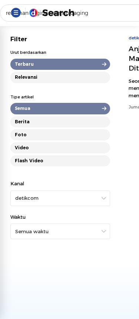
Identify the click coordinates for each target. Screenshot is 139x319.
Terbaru (24, 64)
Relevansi (26, 77)
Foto (21, 134)
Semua (22, 108)
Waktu (18, 217)
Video (22, 147)
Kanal (17, 183)
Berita (22, 121)
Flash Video (29, 160)
